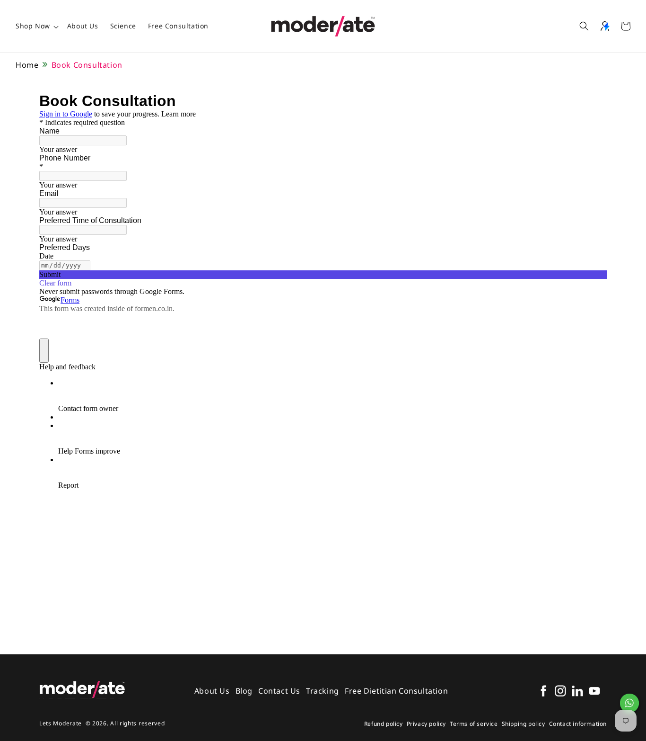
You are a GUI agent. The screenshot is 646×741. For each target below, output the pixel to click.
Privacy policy (426, 724)
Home (27, 65)
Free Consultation (178, 25)
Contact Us (279, 691)
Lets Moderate (60, 723)
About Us (82, 25)
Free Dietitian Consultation (396, 691)
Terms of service (474, 724)
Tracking (322, 691)
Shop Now (33, 25)
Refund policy (383, 724)
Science (123, 25)
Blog (244, 691)
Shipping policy (523, 724)
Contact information (578, 724)
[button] (584, 26)
